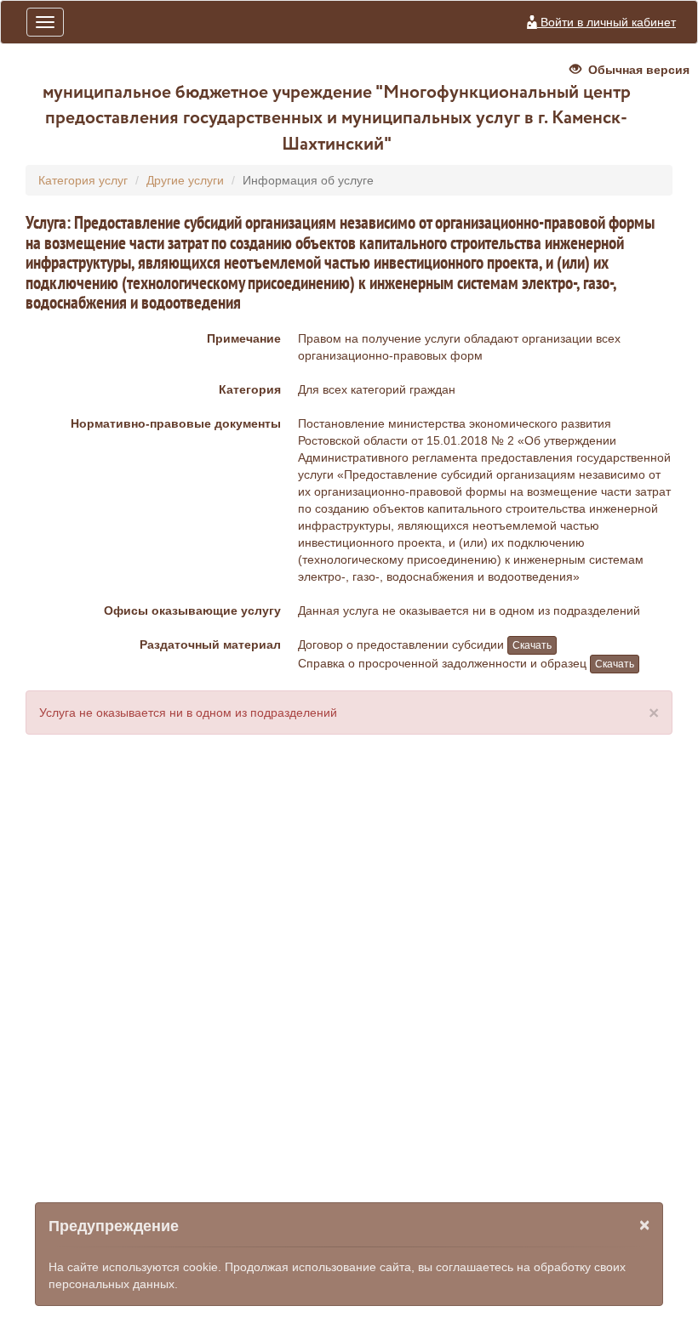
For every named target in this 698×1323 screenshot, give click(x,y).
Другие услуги (185, 180)
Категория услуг (83, 180)
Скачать (532, 645)
